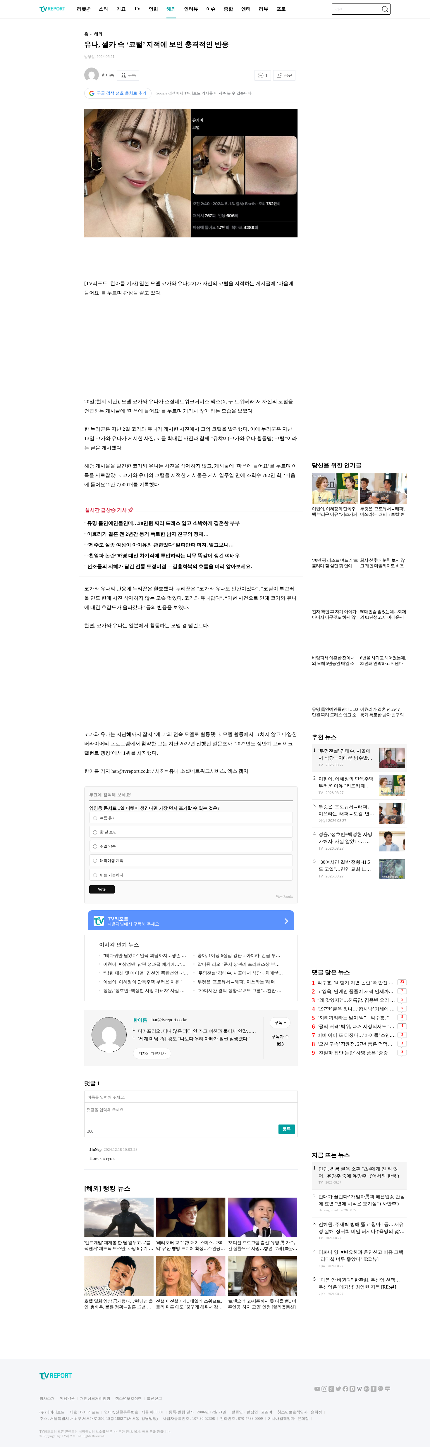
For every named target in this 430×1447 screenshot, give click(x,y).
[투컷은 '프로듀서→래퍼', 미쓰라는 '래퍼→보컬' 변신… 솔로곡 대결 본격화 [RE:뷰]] (359, 813)
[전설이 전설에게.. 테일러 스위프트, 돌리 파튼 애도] (190, 1284)
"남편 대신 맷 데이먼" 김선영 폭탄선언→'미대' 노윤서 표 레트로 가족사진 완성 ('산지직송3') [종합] (143, 974)
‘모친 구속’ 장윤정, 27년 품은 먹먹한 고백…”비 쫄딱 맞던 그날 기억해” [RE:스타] (356, 1043)
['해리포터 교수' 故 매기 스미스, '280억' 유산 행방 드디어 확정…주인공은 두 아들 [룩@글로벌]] (190, 1225)
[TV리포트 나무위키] (366, 1390)
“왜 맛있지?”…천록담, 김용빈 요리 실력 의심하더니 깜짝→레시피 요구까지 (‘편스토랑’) (356, 1000)
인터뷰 (191, 8)
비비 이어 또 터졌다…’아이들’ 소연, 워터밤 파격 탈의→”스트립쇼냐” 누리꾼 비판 (356, 1035)
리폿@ (84, 8)
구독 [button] (132, 75)
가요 (121, 8)
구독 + (280, 1022)
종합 (228, 8)
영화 (153, 8)
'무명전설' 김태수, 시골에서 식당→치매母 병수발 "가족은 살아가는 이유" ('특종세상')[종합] (237, 974)
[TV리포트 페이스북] (345, 1390)
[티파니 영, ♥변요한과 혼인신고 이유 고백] (359, 1259)
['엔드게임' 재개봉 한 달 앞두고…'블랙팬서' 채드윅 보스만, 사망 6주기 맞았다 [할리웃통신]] (119, 1225)
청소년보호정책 (128, 1398)
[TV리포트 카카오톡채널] (380, 1390)
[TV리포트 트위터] (338, 1390)
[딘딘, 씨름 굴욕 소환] (359, 1175)
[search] (385, 9)
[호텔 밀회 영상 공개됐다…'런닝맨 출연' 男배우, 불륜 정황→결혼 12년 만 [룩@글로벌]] (119, 1284)
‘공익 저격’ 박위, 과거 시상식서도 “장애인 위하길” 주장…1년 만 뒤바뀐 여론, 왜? (356, 1026)
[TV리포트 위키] (359, 1390)
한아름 (108, 75)
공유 (288, 75)
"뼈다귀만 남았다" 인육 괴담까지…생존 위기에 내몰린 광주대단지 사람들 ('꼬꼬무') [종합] (142, 956)
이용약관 (67, 1398)
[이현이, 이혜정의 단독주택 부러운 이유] (359, 785)
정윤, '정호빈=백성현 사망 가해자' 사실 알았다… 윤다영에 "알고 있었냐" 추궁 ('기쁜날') (143, 991)
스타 (103, 8)
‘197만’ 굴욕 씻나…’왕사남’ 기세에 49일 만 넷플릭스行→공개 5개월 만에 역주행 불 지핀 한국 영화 (356, 1008)
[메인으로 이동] (52, 10)
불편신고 (154, 1398)
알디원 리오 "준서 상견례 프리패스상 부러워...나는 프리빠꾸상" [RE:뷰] (236, 965)
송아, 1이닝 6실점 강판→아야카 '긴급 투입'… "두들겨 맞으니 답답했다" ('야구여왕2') (236, 956)
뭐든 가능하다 (111, 875)
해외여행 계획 (111, 860)
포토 (281, 8)
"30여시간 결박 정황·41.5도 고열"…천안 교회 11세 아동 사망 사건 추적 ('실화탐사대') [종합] (238, 991)
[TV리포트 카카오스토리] (373, 1390)
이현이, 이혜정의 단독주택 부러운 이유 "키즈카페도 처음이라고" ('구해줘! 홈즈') (143, 982)
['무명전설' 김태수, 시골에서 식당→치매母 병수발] (359, 758)
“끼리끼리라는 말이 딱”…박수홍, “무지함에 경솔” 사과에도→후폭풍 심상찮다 (356, 1017)
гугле (111, 1158)
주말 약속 (108, 846)
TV (137, 8)
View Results (284, 896)
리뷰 (263, 8)
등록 (287, 1129)
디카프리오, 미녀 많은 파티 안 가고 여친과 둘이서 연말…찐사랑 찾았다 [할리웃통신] (197, 1031)
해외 (171, 8)
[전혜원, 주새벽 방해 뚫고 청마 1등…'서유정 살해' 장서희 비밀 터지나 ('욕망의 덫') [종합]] (359, 1231)
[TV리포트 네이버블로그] (388, 1390)
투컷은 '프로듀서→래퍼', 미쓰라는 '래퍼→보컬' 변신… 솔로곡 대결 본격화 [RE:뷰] (236, 982)
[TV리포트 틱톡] (331, 1390)
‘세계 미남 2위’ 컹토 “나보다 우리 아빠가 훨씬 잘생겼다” (193, 1038)
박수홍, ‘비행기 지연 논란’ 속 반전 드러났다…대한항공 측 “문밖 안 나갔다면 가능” (356, 982)
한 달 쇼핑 (108, 832)
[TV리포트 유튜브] (317, 1390)
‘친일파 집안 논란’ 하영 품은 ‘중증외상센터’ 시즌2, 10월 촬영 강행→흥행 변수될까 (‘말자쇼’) (356, 1052)
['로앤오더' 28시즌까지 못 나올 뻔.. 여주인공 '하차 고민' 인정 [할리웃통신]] (262, 1284)
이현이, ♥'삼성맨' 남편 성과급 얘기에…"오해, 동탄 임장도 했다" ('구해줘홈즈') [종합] (142, 965)
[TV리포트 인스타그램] (324, 1390)
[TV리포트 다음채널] (352, 1390)
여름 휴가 (108, 818)
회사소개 (47, 1398)
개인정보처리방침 (95, 1398)
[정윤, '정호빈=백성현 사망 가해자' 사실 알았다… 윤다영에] (359, 841)
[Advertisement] (46, 115)
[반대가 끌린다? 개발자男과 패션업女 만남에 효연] (359, 1203)
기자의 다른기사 (152, 1053)
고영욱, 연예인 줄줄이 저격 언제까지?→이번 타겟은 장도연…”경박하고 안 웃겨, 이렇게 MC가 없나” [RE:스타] (356, 991)
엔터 (246, 8)
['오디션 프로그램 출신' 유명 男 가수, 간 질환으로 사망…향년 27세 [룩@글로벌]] (262, 1225)
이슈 (211, 8)
